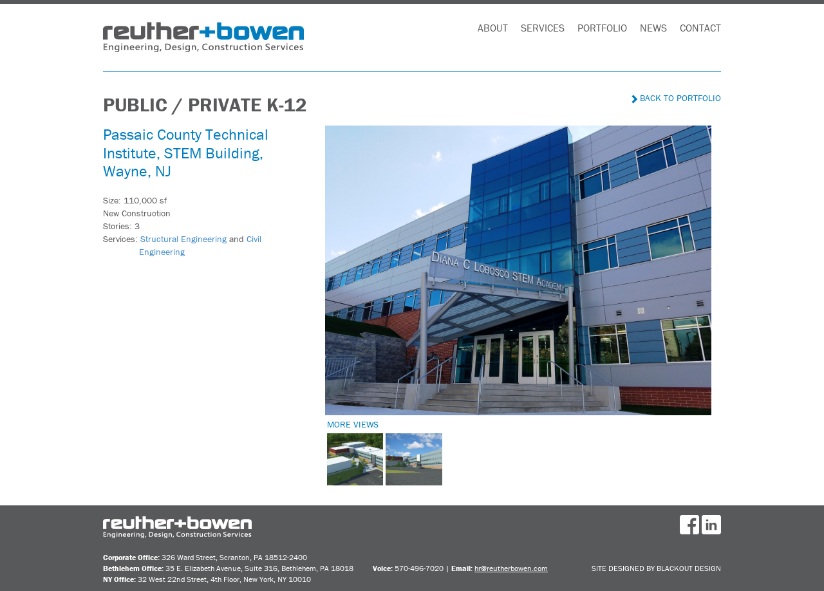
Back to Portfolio (679, 98)
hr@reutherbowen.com (511, 568)
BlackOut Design (689, 568)
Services (543, 27)
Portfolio (602, 27)
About (493, 27)
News (653, 27)
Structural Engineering (183, 239)
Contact (700, 27)
